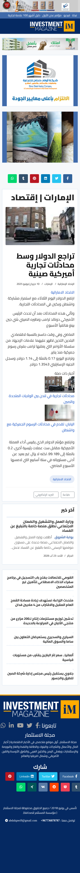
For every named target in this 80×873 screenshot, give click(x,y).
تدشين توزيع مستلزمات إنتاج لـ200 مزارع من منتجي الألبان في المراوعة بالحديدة (42, 620)
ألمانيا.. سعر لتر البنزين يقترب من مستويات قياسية (43, 657)
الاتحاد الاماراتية (62, 479)
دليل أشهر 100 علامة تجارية (24, 15)
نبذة (74, 15)
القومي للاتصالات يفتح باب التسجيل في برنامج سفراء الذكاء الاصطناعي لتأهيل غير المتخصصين (40, 582)
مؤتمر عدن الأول (52, 15)
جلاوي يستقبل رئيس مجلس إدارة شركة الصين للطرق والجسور (40, 675)
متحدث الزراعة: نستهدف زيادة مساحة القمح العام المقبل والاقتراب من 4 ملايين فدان (42, 602)
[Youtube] (20, 725)
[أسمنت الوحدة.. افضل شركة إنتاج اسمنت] (40, 6)
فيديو (67, 15)
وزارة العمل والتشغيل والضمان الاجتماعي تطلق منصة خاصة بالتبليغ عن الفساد (41, 526)
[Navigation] (23, 26)
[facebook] (37, 725)
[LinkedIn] (11, 725)
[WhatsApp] (3, 725)
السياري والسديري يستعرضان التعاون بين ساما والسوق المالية (43, 639)
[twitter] (29, 725)
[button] (6, 44)
